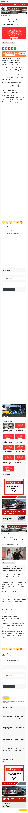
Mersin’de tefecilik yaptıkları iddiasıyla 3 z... (8, 729)
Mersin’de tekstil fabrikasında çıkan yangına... (19, 464)
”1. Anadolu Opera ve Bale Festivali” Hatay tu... (8, 453)
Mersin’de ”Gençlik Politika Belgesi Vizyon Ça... (19, 442)
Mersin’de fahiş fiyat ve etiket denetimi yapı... (19, 739)
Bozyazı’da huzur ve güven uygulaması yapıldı (8, 761)
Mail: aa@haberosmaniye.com (13, 233)
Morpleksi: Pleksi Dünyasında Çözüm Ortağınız (7, 432)
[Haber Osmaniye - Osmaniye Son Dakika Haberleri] (5, 1)
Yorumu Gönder (9, 289)
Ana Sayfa (5, 15)
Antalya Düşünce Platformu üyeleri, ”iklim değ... (19, 432)
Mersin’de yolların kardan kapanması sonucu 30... (19, 718)
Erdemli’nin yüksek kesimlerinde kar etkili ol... (19, 729)
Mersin (9, 533)
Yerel (9, 15)
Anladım (23, 810)
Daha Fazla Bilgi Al (12, 811)
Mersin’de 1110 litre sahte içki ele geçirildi (8, 750)
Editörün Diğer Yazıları (11, 230)
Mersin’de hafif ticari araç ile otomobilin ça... (8, 739)
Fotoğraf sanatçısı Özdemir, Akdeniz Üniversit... (7, 442)
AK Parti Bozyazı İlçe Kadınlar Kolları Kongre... (20, 750)
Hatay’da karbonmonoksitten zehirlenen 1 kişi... (8, 474)
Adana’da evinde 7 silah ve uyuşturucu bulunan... (8, 464)
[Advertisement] (14, 161)
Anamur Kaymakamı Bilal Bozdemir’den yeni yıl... (8, 718)
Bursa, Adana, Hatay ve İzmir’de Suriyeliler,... (19, 453)
